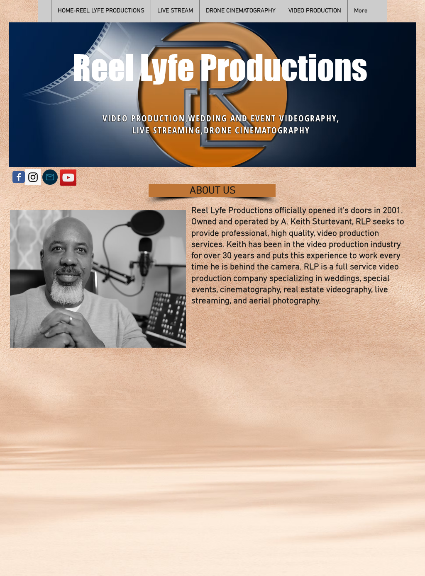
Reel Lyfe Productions (220, 67)
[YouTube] (68, 177)
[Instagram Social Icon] (33, 177)
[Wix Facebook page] (18, 177)
